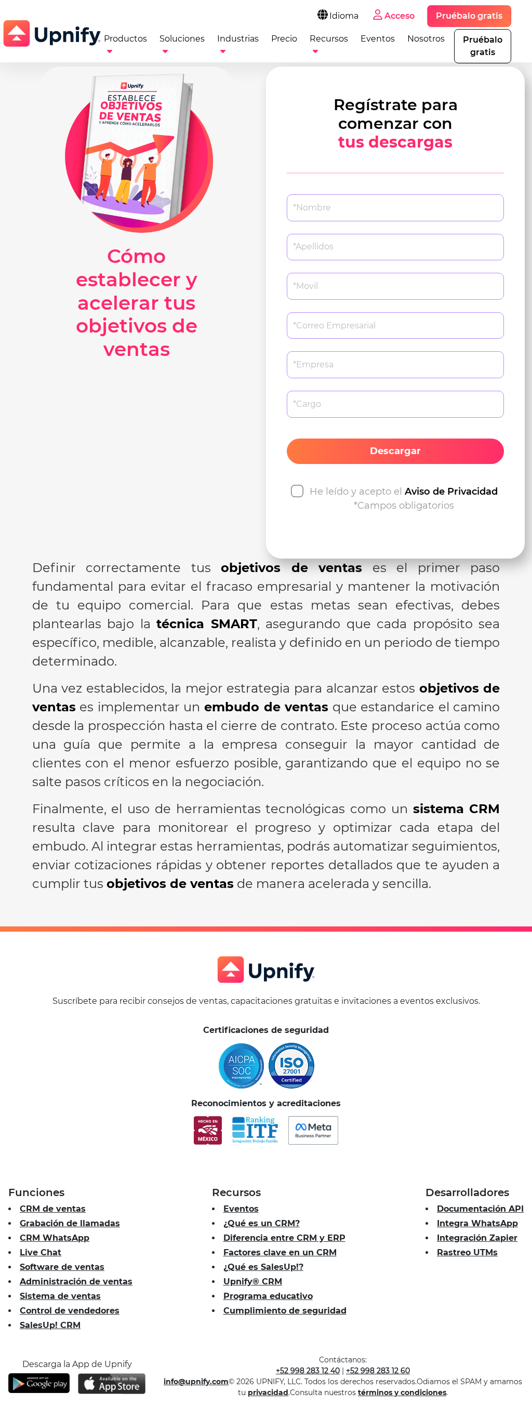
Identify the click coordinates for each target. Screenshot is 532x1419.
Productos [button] (125, 39)
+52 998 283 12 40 (308, 1370)
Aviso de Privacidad (451, 491)
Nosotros (426, 39)
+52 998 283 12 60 (378, 1370)
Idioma (343, 16)
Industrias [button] (238, 39)
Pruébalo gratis (469, 16)
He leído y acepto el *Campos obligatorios (404, 498)
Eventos (378, 39)
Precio (284, 39)
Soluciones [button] (182, 39)
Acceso (399, 16)
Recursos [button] (329, 39)
